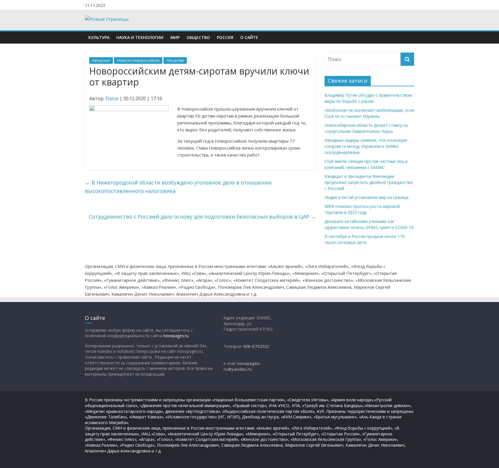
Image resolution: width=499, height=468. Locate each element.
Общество (198, 37)
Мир (175, 37)
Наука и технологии (139, 37)
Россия (225, 37)
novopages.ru (176, 335)
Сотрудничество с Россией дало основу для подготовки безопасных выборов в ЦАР (202, 216)
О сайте (249, 37)
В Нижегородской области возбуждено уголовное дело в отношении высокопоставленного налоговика (178, 186)
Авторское (101, 60)
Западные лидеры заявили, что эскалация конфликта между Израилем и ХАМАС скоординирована (366, 146)
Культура (98, 37)
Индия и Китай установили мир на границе (367, 197)
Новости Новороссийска (138, 60)
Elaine (111, 98)
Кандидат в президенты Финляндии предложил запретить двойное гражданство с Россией (369, 182)
